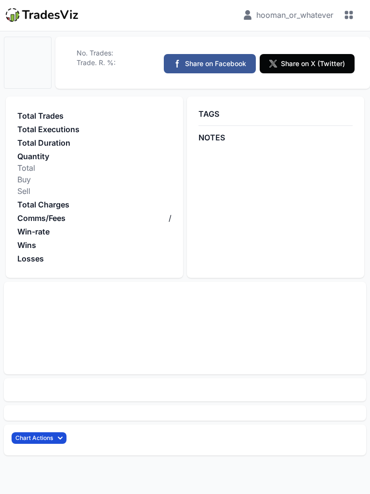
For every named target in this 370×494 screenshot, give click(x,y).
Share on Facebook (215, 63)
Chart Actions (34, 437)
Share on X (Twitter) (313, 63)
